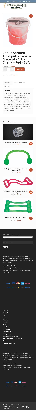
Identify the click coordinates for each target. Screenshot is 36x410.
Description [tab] (7, 82)
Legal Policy (6, 327)
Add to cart (20, 69)
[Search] (21, 5)
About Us (5, 313)
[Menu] (25, 6)
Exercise (15, 75)
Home (4, 324)
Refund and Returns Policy (11, 336)
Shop (8, 1)
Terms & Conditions (9, 343)
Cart (20, 1)
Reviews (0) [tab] (7, 86)
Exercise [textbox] (17, 238)
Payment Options (8, 331)
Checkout (5, 320)
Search (5, 247)
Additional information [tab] (19, 82)
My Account (14, 1)
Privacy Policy (26, 1)
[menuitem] (8, 1)
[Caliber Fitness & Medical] (15, 5)
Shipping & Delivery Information (12, 338)
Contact (5, 322)
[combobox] (18, 237)
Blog (4, 315)
